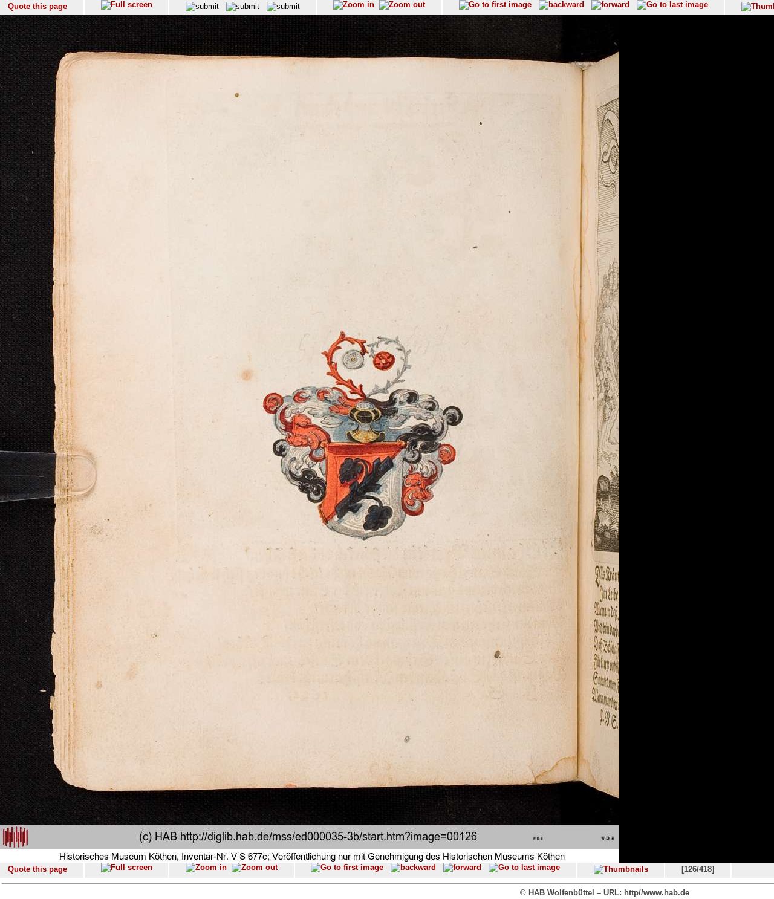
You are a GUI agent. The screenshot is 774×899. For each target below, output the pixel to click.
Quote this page (37, 6)
